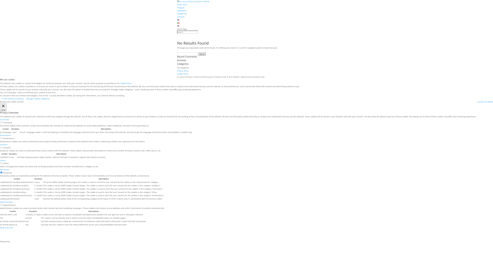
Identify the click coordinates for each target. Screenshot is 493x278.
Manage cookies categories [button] (38, 98)
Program (180, 7)
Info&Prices (182, 13)
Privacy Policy (183, 71)
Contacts (181, 17)
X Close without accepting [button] (12, 98)
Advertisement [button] (6, 202)
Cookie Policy (182, 74)
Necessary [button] (4, 169)
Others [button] (3, 160)
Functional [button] (4, 119)
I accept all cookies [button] (485, 102)
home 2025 (182, 4)
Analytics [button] (4, 144)
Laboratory (181, 10)
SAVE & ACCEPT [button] (6, 228)
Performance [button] (5, 135)
